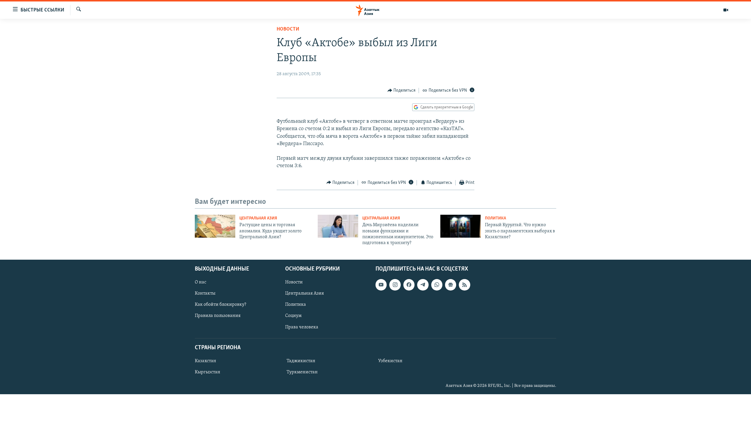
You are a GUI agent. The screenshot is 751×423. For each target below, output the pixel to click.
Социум (293, 315)
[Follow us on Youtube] (381, 284)
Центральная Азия (258, 218)
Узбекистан (390, 361)
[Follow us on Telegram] (422, 284)
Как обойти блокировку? (220, 304)
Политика (495, 218)
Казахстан (205, 361)
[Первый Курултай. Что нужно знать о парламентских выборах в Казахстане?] (460, 226)
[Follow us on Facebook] (409, 284)
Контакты (205, 293)
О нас (200, 282)
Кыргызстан (207, 372)
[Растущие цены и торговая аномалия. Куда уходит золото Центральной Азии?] (215, 226)
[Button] (402, 90)
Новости (288, 29)
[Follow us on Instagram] (394, 284)
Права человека (301, 327)
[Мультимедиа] (726, 10)
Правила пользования (218, 315)
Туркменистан (302, 372)
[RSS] (464, 284)
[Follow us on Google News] (450, 284)
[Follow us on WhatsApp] (436, 284)
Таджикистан (301, 361)
